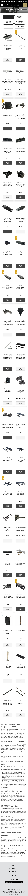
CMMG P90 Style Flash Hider (7, 288)
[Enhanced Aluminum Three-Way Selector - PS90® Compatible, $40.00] (20, 311)
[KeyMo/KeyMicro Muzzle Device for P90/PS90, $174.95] (20, 208)
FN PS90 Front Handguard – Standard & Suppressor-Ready (20, 392)
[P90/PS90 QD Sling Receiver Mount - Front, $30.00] (20, 449)
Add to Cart (7, 128)
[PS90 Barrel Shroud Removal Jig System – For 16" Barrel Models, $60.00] (20, 105)
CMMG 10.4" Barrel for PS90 (20, 47)
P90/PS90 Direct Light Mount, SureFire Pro (7, 459)
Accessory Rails (20, 26)
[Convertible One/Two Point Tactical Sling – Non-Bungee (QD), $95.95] (20, 552)
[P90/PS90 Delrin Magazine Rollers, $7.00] (20, 140)
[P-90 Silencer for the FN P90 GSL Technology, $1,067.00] (7, 552)
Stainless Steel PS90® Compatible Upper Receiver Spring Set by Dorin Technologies (7, 357)
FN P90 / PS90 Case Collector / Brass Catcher (7, 632)
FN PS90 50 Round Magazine (7, 667)
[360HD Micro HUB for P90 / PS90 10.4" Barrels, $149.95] (20, 174)
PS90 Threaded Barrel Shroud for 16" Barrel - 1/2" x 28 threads (20, 529)
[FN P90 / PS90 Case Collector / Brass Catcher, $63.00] (7, 621)
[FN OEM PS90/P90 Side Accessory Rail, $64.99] (20, 656)
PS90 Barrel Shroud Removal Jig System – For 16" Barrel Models (20, 117)
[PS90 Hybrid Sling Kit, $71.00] (7, 105)
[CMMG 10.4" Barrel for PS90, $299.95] (20, 37)
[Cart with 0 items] (25, 5)
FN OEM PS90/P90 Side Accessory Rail (20, 667)
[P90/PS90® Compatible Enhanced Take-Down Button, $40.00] (7, 380)
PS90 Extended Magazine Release (7, 185)
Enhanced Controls (8, 22)
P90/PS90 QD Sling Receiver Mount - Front (20, 460)
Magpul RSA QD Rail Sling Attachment (20, 597)
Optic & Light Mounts (19, 22)
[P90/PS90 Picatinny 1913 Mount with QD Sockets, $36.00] (20, 414)
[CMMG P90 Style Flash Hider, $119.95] (7, 277)
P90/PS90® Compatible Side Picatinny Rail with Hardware (20, 357)
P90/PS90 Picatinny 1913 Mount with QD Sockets (20, 426)
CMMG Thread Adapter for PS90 (20, 288)
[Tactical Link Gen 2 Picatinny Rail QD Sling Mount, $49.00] (7, 586)
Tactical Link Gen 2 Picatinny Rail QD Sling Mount (7, 598)
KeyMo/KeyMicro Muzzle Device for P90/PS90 (20, 220)
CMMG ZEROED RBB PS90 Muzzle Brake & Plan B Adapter (7, 220)
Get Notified (7, 60)
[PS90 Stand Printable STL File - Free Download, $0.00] (7, 140)
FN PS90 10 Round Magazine (20, 631)
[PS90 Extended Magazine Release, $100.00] (7, 174)
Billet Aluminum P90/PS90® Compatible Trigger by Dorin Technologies (7, 323)
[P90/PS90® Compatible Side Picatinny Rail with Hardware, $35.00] (20, 346)
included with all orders (14, 1)
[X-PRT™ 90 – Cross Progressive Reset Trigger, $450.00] (7, 37)
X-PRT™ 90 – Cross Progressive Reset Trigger (7, 48)
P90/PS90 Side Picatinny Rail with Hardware (12, 772)
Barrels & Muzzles (19, 17)
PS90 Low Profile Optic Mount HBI (20, 494)
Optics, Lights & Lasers (15, 796)
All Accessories (8, 17)
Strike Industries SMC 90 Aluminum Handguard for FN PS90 (7, 83)
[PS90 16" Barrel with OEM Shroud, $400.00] (20, 692)
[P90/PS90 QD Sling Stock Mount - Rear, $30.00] (7, 483)
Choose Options (20, 60)
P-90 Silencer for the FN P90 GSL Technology (7, 563)
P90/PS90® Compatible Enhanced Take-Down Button (7, 392)
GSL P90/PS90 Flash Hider (20, 253)
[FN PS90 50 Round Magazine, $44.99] (7, 656)
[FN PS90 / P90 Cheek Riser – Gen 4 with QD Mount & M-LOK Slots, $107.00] (7, 414)
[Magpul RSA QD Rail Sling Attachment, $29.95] (20, 586)
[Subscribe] (21, 882)
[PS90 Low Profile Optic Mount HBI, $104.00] (20, 483)
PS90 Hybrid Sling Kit (7, 115)
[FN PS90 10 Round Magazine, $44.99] (20, 621)
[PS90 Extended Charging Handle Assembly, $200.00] (7, 518)
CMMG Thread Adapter (16, 746)
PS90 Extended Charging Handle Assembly (7, 529)
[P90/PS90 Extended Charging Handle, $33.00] (7, 243)
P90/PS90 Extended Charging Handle (7, 253)
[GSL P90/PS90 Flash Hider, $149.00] (20, 243)
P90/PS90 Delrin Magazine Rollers (20, 150)
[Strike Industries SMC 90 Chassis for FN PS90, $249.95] (20, 71)
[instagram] (12, 875)
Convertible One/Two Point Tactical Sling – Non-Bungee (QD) (20, 563)
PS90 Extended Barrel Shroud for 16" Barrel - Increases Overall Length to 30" (7, 703)
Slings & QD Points (8, 26)
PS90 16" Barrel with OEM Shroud (20, 702)
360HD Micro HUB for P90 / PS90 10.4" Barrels (20, 186)
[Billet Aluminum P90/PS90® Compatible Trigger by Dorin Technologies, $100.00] (7, 311)
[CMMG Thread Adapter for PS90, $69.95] (20, 277)
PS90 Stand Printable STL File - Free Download (7, 151)
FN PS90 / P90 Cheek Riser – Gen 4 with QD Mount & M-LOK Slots (7, 426)
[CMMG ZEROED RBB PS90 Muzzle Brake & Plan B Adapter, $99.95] (7, 208)
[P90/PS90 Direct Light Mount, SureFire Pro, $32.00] (7, 449)
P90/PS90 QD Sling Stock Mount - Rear (7, 494)
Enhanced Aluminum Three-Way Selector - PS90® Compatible (20, 323)
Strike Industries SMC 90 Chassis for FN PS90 (20, 83)
